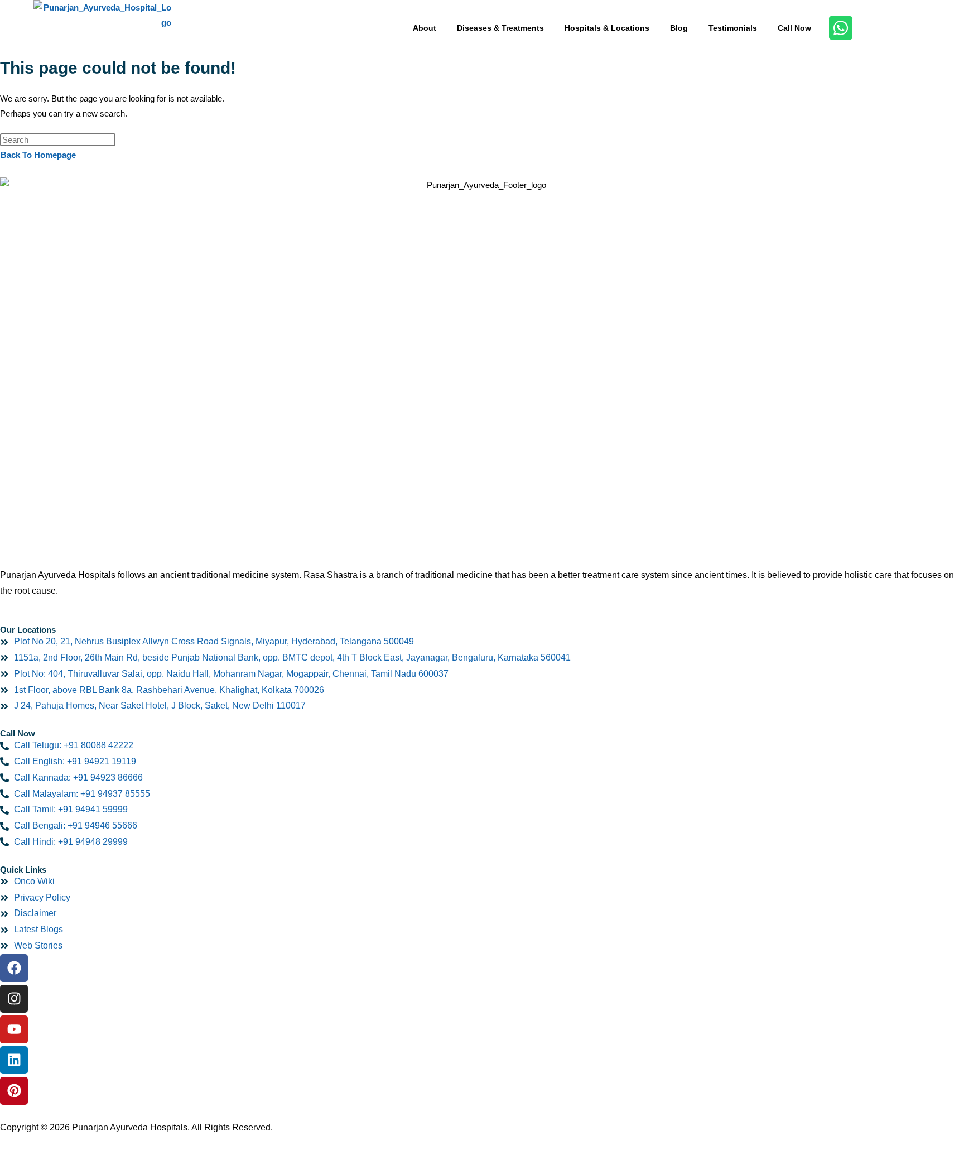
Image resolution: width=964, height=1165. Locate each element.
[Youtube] (14, 1029)
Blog (679, 27)
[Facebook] (14, 968)
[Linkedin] (14, 1060)
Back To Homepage (38, 155)
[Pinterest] (14, 1091)
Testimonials (732, 27)
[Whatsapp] (840, 28)
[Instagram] (14, 999)
